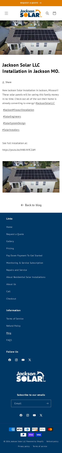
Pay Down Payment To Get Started (24, 255)
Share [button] (8, 82)
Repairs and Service (16, 270)
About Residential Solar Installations (25, 277)
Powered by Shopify (35, 441)
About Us (11, 284)
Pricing (10, 248)
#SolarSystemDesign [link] (14, 123)
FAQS (9, 340)
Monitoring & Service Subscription (24, 262)
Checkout (11, 298)
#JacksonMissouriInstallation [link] (18, 109)
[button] (6, 13)
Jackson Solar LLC (18, 441)
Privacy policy (24, 446)
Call (8, 291)
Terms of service (40, 446)
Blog (8, 333)
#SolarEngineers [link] (12, 116)
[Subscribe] (47, 403)
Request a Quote (15, 234)
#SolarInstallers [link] (10, 129)
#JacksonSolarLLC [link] (45, 103)
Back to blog (33, 205)
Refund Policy (13, 325)
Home (9, 227)
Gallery (10, 241)
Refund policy (52, 441)
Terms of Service (15, 318)
